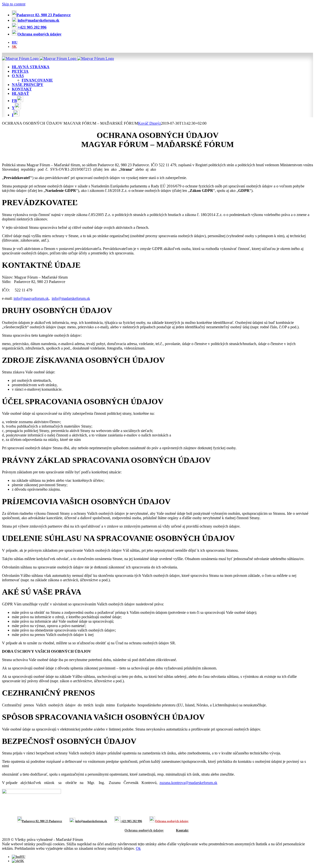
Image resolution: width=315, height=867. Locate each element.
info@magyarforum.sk (31, 298)
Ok (138, 848)
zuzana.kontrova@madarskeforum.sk (188, 783)
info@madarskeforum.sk (71, 298)
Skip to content (13, 4)
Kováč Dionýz (149, 123)
